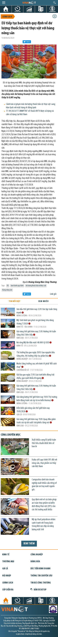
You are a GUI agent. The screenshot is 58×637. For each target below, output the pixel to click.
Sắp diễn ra (7, 589)
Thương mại (8, 561)
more (23, 312)
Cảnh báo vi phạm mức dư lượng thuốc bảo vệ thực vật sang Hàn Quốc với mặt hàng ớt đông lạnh (30, 106)
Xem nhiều (43, 301)
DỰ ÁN (40, 11)
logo (29, 2)
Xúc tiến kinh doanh (40, 568)
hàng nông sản (7, 290)
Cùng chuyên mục (10, 434)
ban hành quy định (17, 286)
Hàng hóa (35, 561)
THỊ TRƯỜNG (29, 11)
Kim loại (20, 338)
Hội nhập (6, 575)
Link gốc (53, 294)
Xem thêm (29, 543)
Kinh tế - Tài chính (24, 327)
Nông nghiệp (22, 359)
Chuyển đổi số (23, 370)
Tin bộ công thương (40, 583)
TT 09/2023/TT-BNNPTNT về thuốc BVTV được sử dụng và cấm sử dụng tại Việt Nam (30, 113)
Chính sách (7, 17)
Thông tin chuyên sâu (41, 575)
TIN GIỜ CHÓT (18, 11)
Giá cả (19, 415)
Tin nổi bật (14, 301)
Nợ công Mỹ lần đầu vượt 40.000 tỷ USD (33, 342)
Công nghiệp (36, 554)
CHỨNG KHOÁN (52, 11)
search (54, 2)
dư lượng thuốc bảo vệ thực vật (36, 286)
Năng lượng (22, 316)
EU (8, 286)
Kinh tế (20, 346)
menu (3, 2)
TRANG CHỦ (5, 11)
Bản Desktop (40, 589)
